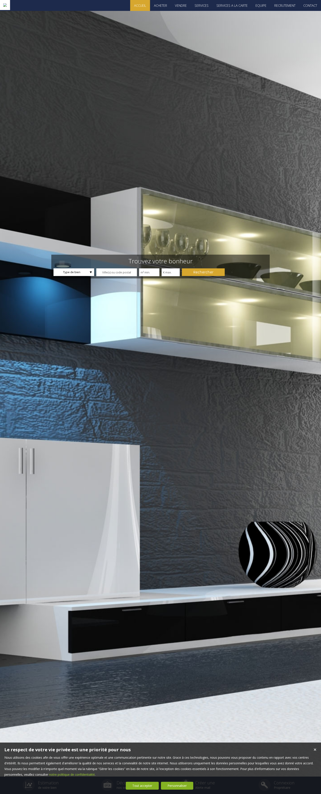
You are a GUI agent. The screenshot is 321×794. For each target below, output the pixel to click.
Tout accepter (142, 786)
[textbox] (116, 272)
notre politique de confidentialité (72, 774)
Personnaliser (177, 786)
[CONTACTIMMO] (5, 5)
